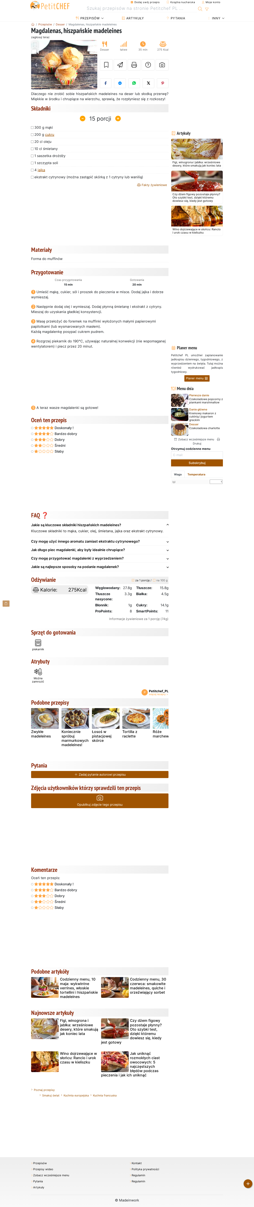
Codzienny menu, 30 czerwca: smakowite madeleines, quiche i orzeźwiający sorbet (148, 986)
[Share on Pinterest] (163, 83)
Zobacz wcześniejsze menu (195, 439)
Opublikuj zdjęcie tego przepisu (100, 804)
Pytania (177, 18)
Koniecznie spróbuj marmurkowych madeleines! (75, 738)
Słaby (59, 451)
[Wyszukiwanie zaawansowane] (207, 9)
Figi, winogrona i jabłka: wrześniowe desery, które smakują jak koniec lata (79, 1027)
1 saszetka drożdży (49, 156)
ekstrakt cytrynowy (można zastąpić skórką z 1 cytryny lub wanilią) (88, 177)
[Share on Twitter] (148, 83)
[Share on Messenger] (120, 83)
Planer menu (195, 378)
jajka (41, 170)
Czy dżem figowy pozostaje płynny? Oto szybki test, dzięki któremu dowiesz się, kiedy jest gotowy (131, 1031)
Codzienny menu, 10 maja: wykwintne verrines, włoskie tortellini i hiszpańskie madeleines (79, 988)
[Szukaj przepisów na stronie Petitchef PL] (200, 8)
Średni (59, 445)
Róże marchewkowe (165, 734)
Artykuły (134, 18)
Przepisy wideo (43, 1169)
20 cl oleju (42, 142)
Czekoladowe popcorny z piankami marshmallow (206, 400)
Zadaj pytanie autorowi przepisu (102, 774)
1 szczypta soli (46, 163)
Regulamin (138, 1175)
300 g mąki (43, 127)
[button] (36, 65)
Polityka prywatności (145, 1169)
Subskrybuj (197, 463)
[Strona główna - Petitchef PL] (33, 24)
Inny (215, 18)
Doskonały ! (64, 428)
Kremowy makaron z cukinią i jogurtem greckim (202, 417)
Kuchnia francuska (105, 1095)
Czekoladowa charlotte (204, 428)
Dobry (59, 440)
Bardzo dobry (65, 434)
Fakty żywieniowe (154, 185)
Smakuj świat (50, 1095)
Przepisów (89, 18)
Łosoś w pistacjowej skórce (101, 736)
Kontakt (137, 1163)
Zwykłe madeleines (41, 734)
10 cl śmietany (46, 149)
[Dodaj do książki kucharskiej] (106, 65)
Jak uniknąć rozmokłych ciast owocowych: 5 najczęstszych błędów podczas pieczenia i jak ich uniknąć (130, 1064)
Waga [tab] (178, 474)
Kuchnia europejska (76, 1095)
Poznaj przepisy (44, 1090)
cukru (49, 134)
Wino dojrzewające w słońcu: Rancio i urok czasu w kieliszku (78, 1057)
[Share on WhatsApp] (134, 83)
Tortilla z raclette (129, 734)
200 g (44, 134)
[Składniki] (6, 603)
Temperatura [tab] (196, 474)
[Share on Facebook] (106, 83)
